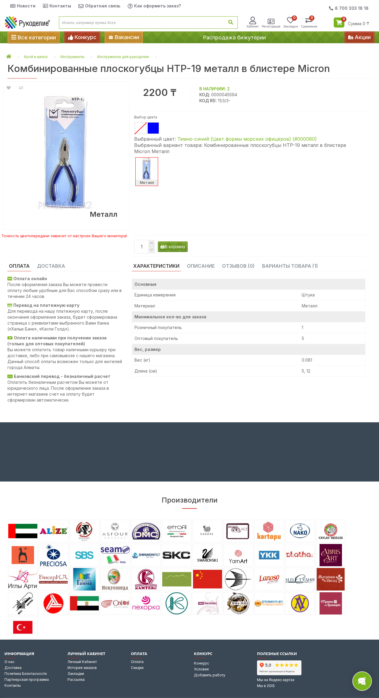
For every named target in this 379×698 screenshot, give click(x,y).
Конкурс (201, 663)
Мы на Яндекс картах (276, 680)
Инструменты (72, 56)
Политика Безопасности (25, 673)
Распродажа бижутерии (234, 37)
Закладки (76, 673)
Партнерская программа (26, 679)
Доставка (13, 667)
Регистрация (271, 26)
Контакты (60, 5)
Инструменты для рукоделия (123, 56)
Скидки (137, 667)
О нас (9, 662)
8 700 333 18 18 (352, 8)
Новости (26, 5)
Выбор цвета (145, 117)
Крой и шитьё (36, 56)
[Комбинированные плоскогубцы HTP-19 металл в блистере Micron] (66, 152)
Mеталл (147, 182)
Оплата (137, 662)
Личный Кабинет (82, 662)
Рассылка (76, 679)
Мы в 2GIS (266, 685)
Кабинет (253, 26)
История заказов (82, 667)
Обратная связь (102, 5)
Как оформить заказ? (157, 5)
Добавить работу (209, 675)
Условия (201, 669)
